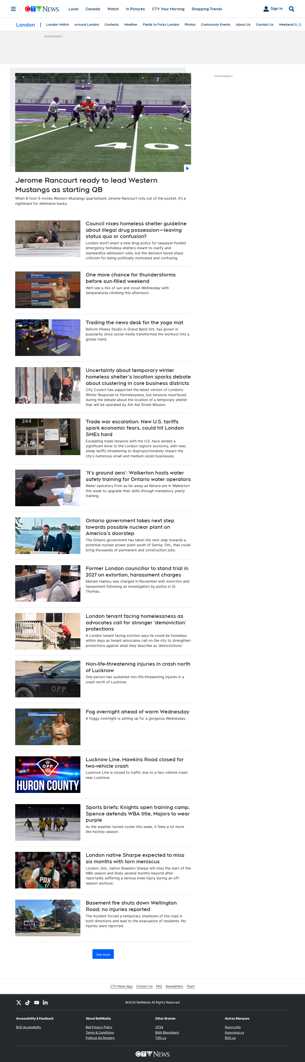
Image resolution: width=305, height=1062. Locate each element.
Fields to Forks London (161, 24)
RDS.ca (230, 1038)
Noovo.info (233, 1027)
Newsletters (174, 986)
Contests (111, 24)
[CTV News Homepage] (42, 9)
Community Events (215, 24)
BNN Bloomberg (167, 1032)
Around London (86, 24)
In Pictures (135, 9)
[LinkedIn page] (45, 1002)
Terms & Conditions (100, 1032)
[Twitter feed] (18, 1002)
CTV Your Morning (168, 9)
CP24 (159, 1027)
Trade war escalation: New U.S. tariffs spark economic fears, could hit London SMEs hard (135, 428)
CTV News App (121, 986)
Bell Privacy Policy (99, 1027)
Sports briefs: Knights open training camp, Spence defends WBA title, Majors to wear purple (138, 813)
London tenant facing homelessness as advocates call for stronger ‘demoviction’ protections (136, 622)
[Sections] (13, 8)
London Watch (57, 24)
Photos (190, 24)
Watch (113, 9)
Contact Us (265, 24)
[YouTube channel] (36, 1002)
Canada (93, 9)
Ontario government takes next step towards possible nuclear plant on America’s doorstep (130, 527)
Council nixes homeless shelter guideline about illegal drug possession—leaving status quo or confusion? (136, 230)
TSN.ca (160, 1038)
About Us (243, 24)
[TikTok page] (27, 1002)
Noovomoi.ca (234, 1032)
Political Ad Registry (100, 1038)
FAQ (159, 986)
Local (73, 9)
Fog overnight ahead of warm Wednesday (137, 712)
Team (191, 986)
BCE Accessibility (28, 1027)
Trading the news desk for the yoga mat (134, 322)
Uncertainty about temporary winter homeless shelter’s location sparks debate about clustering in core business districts (138, 376)
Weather (131, 24)
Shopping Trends (207, 9)
